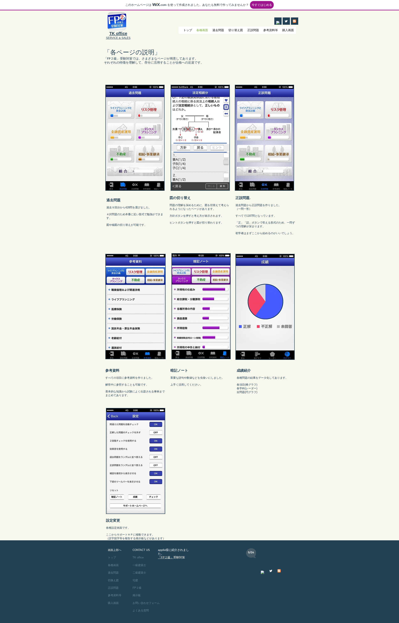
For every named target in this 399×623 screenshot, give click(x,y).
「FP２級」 (165, 557)
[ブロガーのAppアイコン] (294, 21)
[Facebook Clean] (278, 22)
